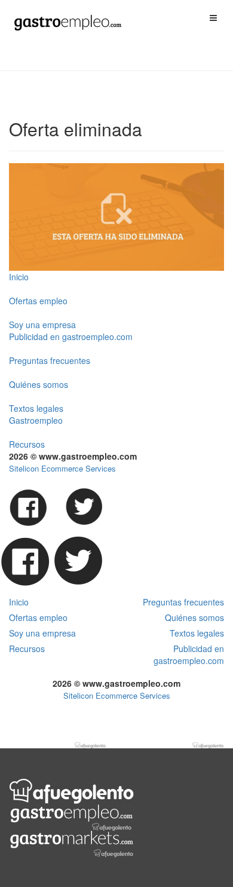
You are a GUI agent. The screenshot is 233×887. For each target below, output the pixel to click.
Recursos (27, 444)
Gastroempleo (36, 420)
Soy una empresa (42, 325)
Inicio (19, 277)
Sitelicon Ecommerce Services (62, 468)
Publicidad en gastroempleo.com (71, 336)
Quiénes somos (38, 384)
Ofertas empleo (38, 301)
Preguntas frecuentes (49, 360)
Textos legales (36, 408)
